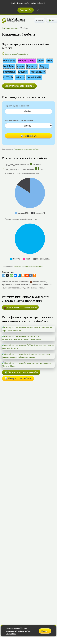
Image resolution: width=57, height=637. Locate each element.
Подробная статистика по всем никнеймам (28, 266)
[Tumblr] (31, 275)
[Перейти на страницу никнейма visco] (28, 363)
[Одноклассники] (34, 275)
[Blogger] (23, 275)
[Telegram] (3, 275)
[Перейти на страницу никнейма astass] (28, 327)
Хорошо (45, 631)
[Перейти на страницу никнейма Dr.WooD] (28, 345)
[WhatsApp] (11, 275)
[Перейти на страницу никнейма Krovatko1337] (28, 336)
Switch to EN (25, 10)
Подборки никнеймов (11, 28)
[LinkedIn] (19, 275)
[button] (51, 20)
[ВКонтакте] (15, 275)
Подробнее (11, 633)
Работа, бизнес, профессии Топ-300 (20, 307)
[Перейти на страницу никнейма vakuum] (28, 354)
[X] (7, 275)
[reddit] (27, 275)
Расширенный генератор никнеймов (26, 149)
